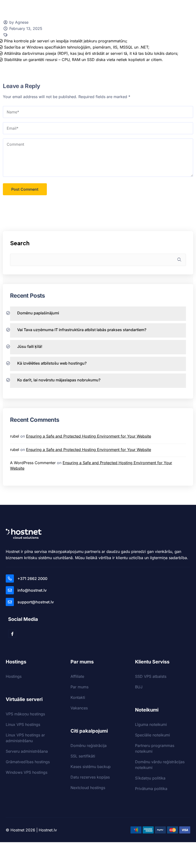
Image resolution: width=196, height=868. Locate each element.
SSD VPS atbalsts (150, 676)
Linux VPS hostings (23, 724)
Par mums (79, 686)
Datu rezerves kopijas (90, 777)
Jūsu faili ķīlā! (29, 346)
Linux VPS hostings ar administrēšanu (25, 738)
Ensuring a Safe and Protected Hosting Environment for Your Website (88, 436)
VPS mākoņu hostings (25, 714)
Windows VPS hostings (26, 772)
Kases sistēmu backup (91, 766)
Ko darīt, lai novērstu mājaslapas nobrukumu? (58, 380)
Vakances (79, 708)
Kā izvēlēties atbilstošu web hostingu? (52, 363)
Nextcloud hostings (88, 787)
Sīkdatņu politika (150, 778)
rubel (14, 436)
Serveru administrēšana (27, 751)
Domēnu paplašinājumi (38, 313)
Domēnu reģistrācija (89, 745)
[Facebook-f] (12, 634)
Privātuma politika (151, 788)
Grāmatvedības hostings (28, 761)
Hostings (14, 676)
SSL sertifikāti (83, 756)
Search (19, 242)
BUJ (138, 686)
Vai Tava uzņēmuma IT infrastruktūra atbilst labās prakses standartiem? (81, 329)
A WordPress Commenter (33, 462)
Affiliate (77, 676)
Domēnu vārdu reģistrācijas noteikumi (160, 764)
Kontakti (78, 697)
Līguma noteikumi (151, 724)
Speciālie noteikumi (152, 735)
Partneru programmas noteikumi (154, 748)
